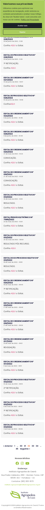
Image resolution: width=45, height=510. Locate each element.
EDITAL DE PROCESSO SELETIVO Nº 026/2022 (19, 96)
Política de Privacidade (30, 20)
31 (25, 446)
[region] (22, 18)
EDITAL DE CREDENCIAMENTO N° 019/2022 (19, 322)
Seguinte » (25, 448)
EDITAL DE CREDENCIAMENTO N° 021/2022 (19, 304)
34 (37, 446)
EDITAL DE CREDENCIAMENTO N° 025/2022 (19, 132)
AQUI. (13, 68)
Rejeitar (22, 32)
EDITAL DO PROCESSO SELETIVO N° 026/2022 (20, 56)
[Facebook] (17, 463)
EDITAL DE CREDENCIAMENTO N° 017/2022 (19, 340)
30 (21, 446)
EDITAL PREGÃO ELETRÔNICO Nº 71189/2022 (18, 218)
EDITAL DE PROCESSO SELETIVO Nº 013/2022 (19, 425)
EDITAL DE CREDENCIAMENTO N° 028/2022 (19, 38)
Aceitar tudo (22, 26)
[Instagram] (22, 463)
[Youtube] (27, 463)
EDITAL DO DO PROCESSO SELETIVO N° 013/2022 (21, 259)
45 (17, 448)
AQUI (13, 45)
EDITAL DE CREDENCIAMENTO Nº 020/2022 (19, 150)
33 (33, 446)
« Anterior (8, 446)
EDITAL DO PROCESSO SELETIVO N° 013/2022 (20, 195)
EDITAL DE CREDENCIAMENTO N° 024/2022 (19, 114)
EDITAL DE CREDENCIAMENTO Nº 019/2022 (19, 173)
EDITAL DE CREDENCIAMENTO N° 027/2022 (19, 78)
